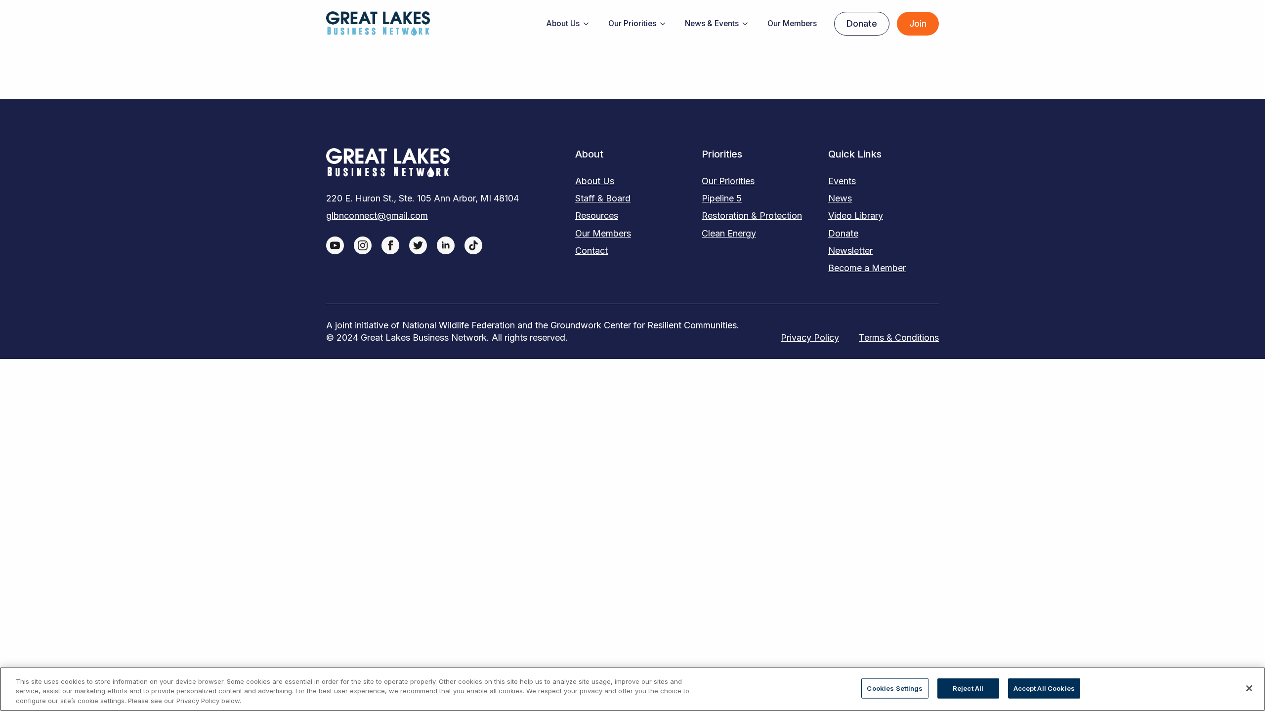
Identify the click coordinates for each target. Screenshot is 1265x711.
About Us (563, 23)
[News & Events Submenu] (748, 24)
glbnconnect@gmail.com (377, 215)
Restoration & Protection (752, 215)
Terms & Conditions (899, 337)
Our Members (792, 23)
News (840, 198)
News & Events (712, 23)
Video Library (855, 215)
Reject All (968, 688)
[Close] (1249, 688)
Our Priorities (632, 23)
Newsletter (850, 250)
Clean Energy (729, 233)
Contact (591, 250)
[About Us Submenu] (589, 24)
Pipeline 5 (722, 198)
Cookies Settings (895, 688)
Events (842, 181)
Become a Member (867, 268)
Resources (596, 215)
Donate (843, 233)
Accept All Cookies (1044, 688)
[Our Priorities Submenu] (665, 24)
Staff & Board (603, 198)
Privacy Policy (810, 337)
